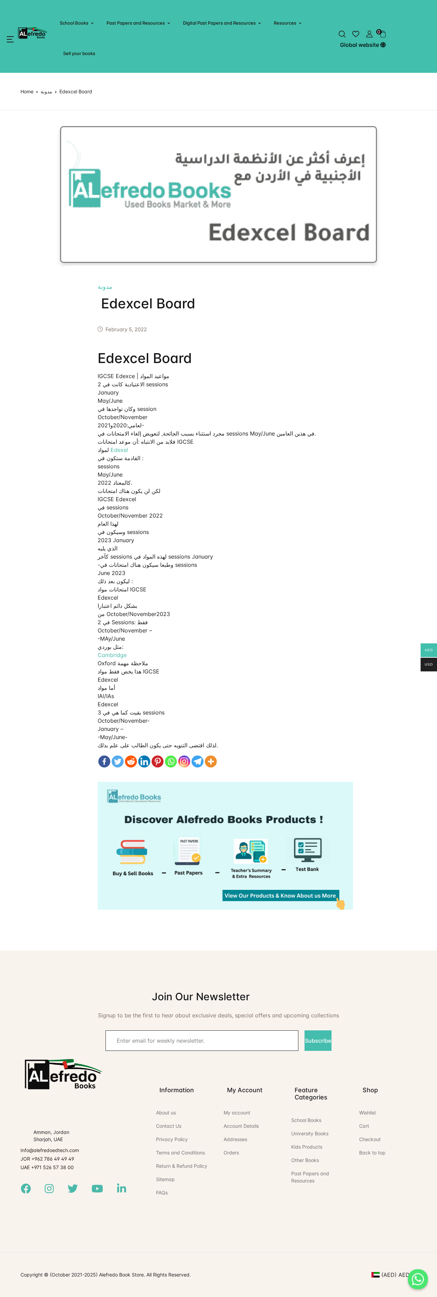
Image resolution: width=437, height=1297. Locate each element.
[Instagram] (184, 761)
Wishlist (367, 1112)
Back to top (372, 1152)
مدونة (46, 91)
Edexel (119, 449)
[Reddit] (131, 761)
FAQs (162, 1192)
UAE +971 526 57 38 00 (47, 1167)
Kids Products (306, 1147)
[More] (211, 761)
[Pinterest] (158, 761)
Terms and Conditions (180, 1152)
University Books (309, 1133)
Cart (364, 1126)
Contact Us (168, 1126)
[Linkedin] (144, 761)
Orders (231, 1152)
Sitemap (165, 1179)
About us (166, 1112)
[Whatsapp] (171, 761)
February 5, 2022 (126, 329)
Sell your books (79, 53)
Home (26, 91)
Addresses (235, 1139)
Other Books (305, 1160)
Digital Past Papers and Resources (219, 23)
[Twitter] (118, 761)
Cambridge (112, 655)
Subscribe (318, 1040)
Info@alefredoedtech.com (49, 1150)
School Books (74, 23)
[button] (10, 39)
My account (237, 1112)
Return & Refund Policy (181, 1166)
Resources (285, 23)
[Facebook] (104, 761)
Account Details (241, 1126)
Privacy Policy (172, 1139)
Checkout (370, 1139)
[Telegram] (197, 761)
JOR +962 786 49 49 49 (47, 1159)
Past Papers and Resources (136, 23)
